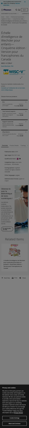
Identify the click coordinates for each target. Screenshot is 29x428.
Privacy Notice (18, 413)
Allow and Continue (14, 423)
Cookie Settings (14, 418)
